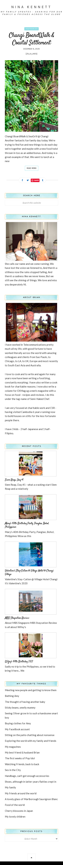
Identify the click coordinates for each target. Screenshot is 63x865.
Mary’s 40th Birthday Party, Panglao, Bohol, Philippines (27, 525)
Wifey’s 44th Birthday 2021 (19, 661)
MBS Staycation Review (17, 618)
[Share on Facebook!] (22, 180)
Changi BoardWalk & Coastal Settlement (31, 39)
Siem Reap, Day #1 (14, 480)
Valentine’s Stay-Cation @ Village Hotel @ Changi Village (29, 573)
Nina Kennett (31, 7)
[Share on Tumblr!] (42, 180)
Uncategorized (31, 29)
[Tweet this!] (27, 180)
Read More (31, 168)
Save (36, 180)
